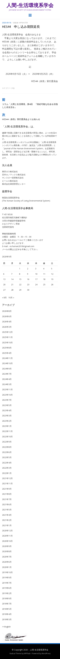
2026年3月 (7, 327)
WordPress (46, 653)
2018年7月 (7, 603)
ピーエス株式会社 (10, 181)
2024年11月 (7, 358)
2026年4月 (7, 321)
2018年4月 (7, 614)
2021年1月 (7, 525)
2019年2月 (7, 593)
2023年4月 (7, 410)
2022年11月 (7, 431)
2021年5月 (7, 509)
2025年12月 (7, 332)
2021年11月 (7, 483)
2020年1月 (7, 567)
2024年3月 (7, 384)
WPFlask (27, 653)
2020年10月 (7, 541)
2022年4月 (7, 462)
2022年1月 (7, 473)
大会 (13, 88)
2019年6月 (7, 588)
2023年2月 (7, 421)
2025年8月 (7, 347)
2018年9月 (7, 598)
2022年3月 (7, 467)
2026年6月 (7, 316)
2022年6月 (7, 452)
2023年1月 (7, 426)
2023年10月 (7, 394)
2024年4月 (7, 379)
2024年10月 (7, 363)
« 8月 (4, 297)
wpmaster (23, 23)
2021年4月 (7, 515)
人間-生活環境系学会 (30, 5)
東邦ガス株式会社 (10, 171)
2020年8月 (7, 551)
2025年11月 (7, 337)
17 (36, 279)
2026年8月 (7, 311)
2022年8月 (7, 447)
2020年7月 (7, 556)
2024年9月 (7, 368)
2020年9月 (7, 546)
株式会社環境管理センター (14, 184)
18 (44, 279)
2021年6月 (7, 504)
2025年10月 (7, 342)
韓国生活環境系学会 (11, 197)
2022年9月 (7, 441)
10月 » (11, 297)
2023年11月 (7, 389)
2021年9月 (7, 488)
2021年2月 (7, 520)
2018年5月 (7, 609)
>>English (6, 626)
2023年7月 (7, 400)
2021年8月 (7, 494)
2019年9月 (7, 577)
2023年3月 (7, 415)
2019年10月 (7, 572)
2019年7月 (7, 582)
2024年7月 (7, 373)
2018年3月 (7, 619)
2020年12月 (7, 530)
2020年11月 (7, 535)
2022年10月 (7, 436)
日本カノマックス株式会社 (14, 174)
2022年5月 (7, 457)
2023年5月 (7, 405)
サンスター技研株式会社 (13, 177)
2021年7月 (7, 499)
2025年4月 (7, 353)
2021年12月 (7, 478)
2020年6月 (7, 562)
